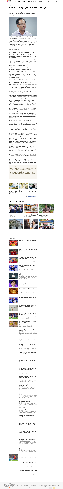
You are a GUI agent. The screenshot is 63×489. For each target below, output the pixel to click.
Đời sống (40, 1)
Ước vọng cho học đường (27, 171)
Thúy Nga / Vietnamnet (32, 196)
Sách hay (23, 1)
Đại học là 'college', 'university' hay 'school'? (22, 191)
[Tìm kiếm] (56, 1)
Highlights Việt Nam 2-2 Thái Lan (26, 455)
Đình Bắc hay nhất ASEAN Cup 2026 (27, 439)
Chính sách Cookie (34, 487)
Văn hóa (32, 1)
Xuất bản (19, 1)
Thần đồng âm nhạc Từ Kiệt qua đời (27, 281)
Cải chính (49, 1)
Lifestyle (45, 1)
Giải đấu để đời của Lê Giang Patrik (27, 337)
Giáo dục (11, 5)
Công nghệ (36, 1)
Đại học (19, 38)
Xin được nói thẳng (13, 171)
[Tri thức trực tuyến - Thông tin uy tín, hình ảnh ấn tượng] (11, 1)
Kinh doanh (28, 1)
